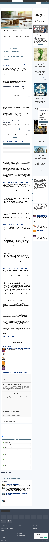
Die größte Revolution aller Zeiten (41, 225)
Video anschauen (40, 44)
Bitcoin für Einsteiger (8, 361)
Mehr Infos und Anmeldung (40, 141)
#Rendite (14, 421)
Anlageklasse (20, 134)
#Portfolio (3, 421)
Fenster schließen (44, 124)
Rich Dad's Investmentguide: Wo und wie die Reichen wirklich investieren (17, 348)
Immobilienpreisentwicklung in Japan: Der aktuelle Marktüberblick (7, 530)
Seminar (40, 170)
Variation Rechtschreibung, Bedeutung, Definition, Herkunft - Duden (15, 342)
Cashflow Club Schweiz (4, 537)
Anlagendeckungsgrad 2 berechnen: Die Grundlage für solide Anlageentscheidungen (24, 535)
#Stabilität (10, 421)
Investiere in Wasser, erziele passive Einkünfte (13, 86)
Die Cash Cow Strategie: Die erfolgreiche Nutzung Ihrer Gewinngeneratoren (24, 529)
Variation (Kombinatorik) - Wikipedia (10, 340)
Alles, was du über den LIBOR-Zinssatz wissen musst (24, 531)
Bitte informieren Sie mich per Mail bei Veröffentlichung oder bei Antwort (13, 436)
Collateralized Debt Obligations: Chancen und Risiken (7, 533)
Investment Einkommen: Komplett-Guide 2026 (12, 484)
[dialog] (41, 536)
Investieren (4, 67)
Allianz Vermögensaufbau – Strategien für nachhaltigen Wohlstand (24, 527)
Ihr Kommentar (4, 430)
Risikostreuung (6, 190)
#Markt (7, 421)
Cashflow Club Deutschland (4, 536)
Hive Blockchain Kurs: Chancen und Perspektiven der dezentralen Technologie (24, 533)
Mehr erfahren (17, 95)
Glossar (35, 529)
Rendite (27, 257)
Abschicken (43, 122)
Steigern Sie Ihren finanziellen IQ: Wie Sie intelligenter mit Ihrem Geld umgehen (42, 236)
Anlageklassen (9, 106)
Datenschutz (35, 528)
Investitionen (22, 76)
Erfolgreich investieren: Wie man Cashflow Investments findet (11, 478)
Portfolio (28, 69)
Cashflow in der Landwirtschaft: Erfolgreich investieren (8, 528)
